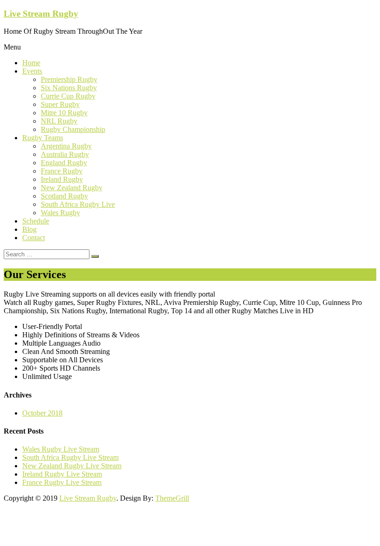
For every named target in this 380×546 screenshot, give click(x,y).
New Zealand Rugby (71, 188)
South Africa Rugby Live (78, 204)
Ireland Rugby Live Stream (62, 474)
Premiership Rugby (69, 79)
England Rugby (64, 163)
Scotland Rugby (64, 196)
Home (31, 63)
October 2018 (42, 413)
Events (32, 71)
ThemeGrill (172, 498)
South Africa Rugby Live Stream (70, 457)
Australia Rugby (65, 154)
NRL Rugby (59, 121)
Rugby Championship (73, 129)
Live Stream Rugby (41, 14)
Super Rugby (60, 104)
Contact (33, 238)
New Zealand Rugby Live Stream (71, 466)
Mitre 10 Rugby (64, 113)
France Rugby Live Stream (61, 482)
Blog (29, 229)
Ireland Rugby (62, 179)
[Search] (95, 256)
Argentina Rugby (66, 146)
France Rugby (61, 171)
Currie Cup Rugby (68, 96)
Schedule (35, 221)
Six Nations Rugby (69, 88)
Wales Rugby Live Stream (60, 449)
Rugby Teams (42, 138)
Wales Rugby (60, 213)
